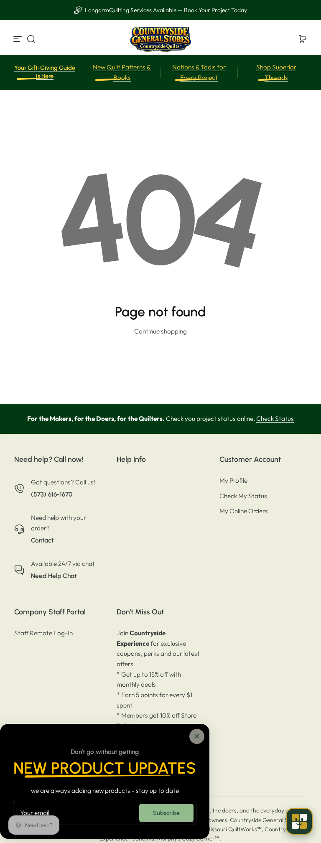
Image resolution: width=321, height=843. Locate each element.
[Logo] (160, 39)
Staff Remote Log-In (43, 633)
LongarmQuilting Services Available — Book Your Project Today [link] (165, 10)
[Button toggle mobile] (18, 39)
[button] (31, 39)
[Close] (196, 736)
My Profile (233, 480)
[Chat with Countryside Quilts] (299, 821)
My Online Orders (243, 511)
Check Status (275, 419)
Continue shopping (160, 331)
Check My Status (243, 496)
